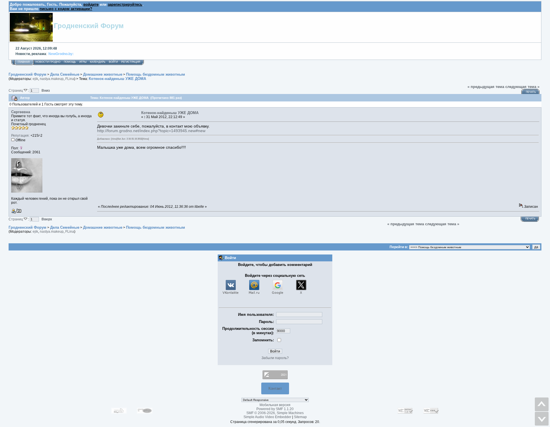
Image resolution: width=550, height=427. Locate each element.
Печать (531, 92)
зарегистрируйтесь (125, 4)
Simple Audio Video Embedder (267, 417)
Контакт (275, 388)
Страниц (16, 90)
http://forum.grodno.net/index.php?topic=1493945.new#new (151, 130)
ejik (35, 79)
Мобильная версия (275, 405)
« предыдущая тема (485, 87)
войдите (91, 4)
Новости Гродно (48, 61)
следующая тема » (522, 87)
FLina (69, 79)
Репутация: (20, 136)
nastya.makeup (52, 79)
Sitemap (300, 417)
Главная (24, 61)
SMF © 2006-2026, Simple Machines (275, 413)
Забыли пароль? (275, 358)
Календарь (97, 61)
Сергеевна (20, 112)
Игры (83, 61)
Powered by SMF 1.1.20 (275, 409)
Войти (113, 61)
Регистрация (130, 61)
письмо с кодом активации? (66, 9)
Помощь (70, 61)
